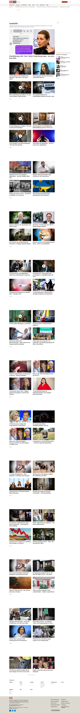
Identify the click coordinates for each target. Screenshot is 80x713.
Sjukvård (21, 683)
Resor (62, 682)
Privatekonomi (54, 682)
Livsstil (42, 682)
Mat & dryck (42, 686)
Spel (20, 689)
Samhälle (18, 4)
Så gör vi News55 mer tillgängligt (65, 707)
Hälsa (21, 682)
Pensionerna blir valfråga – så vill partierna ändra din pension (29, 6)
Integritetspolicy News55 (55, 704)
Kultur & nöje (43, 684)
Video (31, 689)
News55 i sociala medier (65, 703)
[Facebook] (10, 710)
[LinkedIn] (15, 710)
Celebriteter (42, 683)
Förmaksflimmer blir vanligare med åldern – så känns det (50, 6)
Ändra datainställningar (56, 710)
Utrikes (10, 693)
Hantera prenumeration (55, 699)
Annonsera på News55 (55, 701)
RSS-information (54, 703)
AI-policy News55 (54, 706)
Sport (41, 687)
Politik (10, 692)
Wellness (21, 684)
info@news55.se (15, 708)
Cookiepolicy (63, 704)
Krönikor (32, 682)
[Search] (68, 2)
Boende (52, 683)
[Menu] (70, 2)
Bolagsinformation (64, 701)
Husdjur (10, 682)
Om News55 (63, 699)
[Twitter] (12, 710)
